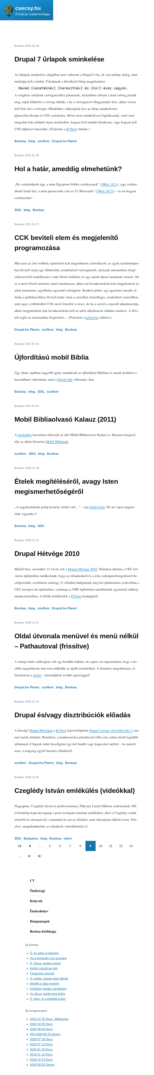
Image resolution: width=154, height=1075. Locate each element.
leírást (37, 675)
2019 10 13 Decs (41, 1059)
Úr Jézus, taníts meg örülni (47, 993)
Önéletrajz (37, 890)
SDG (17, 210)
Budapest (31, 838)
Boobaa (20, 141)
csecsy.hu (28, 8)
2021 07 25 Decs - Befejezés (49, 1019)
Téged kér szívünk (42, 973)
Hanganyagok (40, 921)
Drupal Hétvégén (40, 730)
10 (102, 847)
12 (122, 847)
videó (67, 838)
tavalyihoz (25, 434)
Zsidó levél (97, 507)
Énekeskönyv (39, 911)
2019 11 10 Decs (41, 1054)
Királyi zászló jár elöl (43, 968)
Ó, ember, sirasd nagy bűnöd (49, 978)
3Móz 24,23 (105, 191)
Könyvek (36, 900)
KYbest (71, 129)
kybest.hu (92, 317)
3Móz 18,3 (108, 184)
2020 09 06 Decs (41, 1029)
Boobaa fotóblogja (43, 931)
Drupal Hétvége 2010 (82, 569)
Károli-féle (65, 379)
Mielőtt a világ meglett (44, 983)
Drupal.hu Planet (64, 141)
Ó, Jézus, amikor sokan (45, 963)
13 (132, 847)
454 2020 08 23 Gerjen (45, 1034)
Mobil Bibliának (57, 441)
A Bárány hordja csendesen (48, 988)
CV (32, 880)
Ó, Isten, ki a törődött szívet (47, 999)
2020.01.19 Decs (41, 1049)
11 (112, 847)
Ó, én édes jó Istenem (44, 953)
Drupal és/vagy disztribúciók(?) (110, 730)
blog (31, 141)
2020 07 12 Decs (41, 1044)
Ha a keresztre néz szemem (48, 958)
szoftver (44, 141)
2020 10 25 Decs (41, 1024)
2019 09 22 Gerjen (42, 1064)
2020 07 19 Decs (41, 1039)
